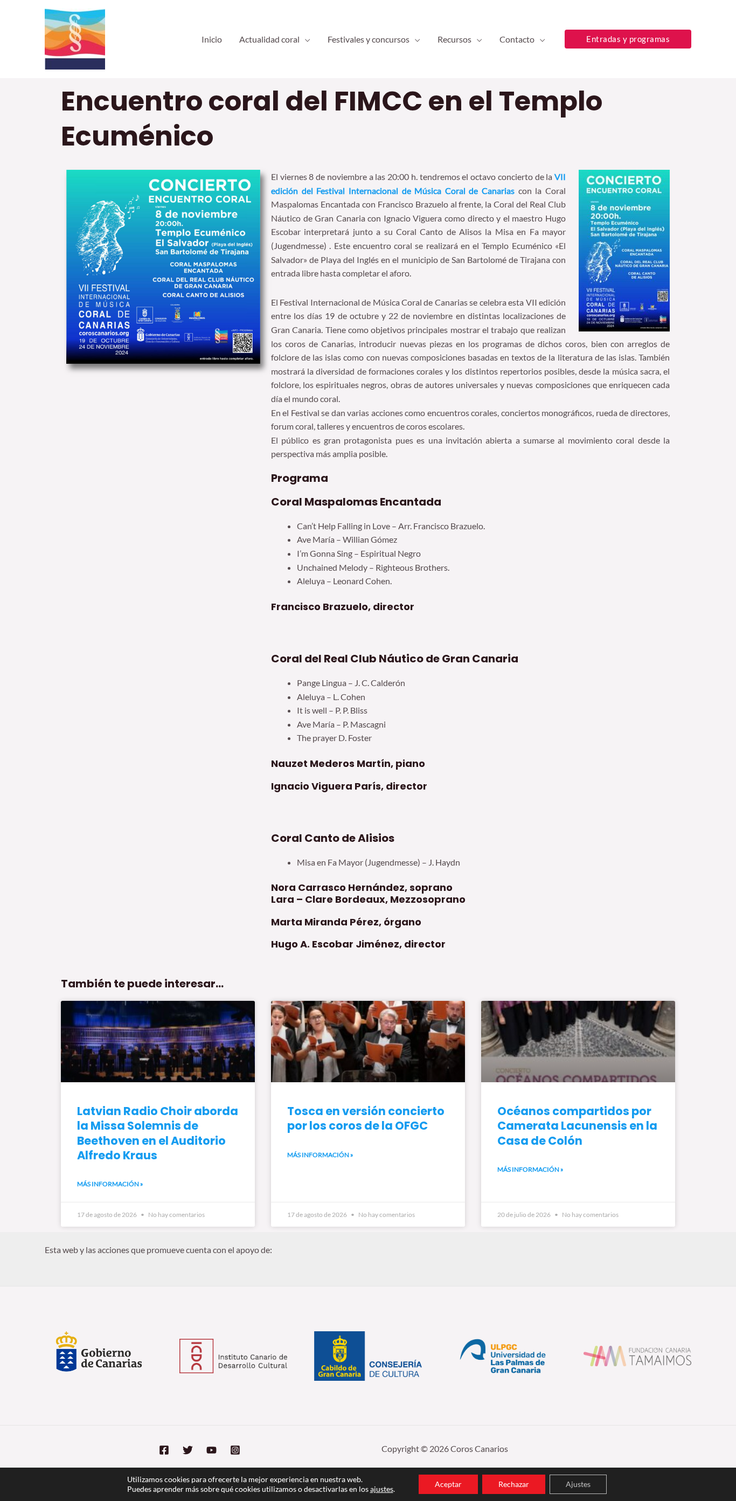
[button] (305, 39)
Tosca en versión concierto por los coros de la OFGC (366, 1118)
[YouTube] (211, 1450)
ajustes (381, 1488)
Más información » (110, 1184)
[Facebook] (164, 1450)
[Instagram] (235, 1450)
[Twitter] (188, 1450)
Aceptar (448, 1484)
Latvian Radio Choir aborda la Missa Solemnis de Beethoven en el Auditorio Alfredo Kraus (157, 1133)
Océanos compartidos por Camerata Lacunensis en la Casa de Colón (577, 1126)
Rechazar (513, 1484)
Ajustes (578, 1484)
